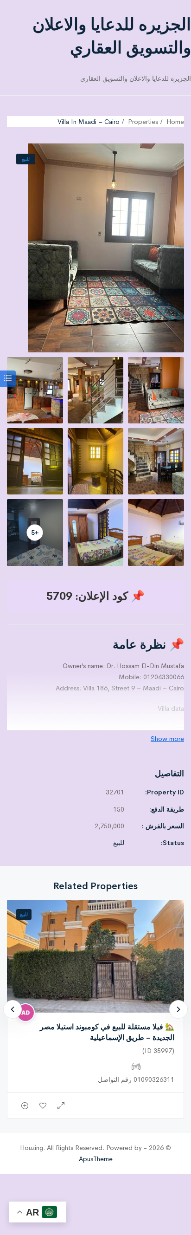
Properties (143, 121)
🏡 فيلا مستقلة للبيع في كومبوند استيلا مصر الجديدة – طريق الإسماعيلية (107, 1032)
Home (175, 121)
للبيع (26, 159)
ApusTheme (96, 1159)
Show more (167, 738)
